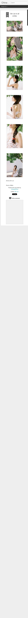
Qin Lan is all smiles (14, 14)
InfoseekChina (14, 189)
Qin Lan (17, 191)
